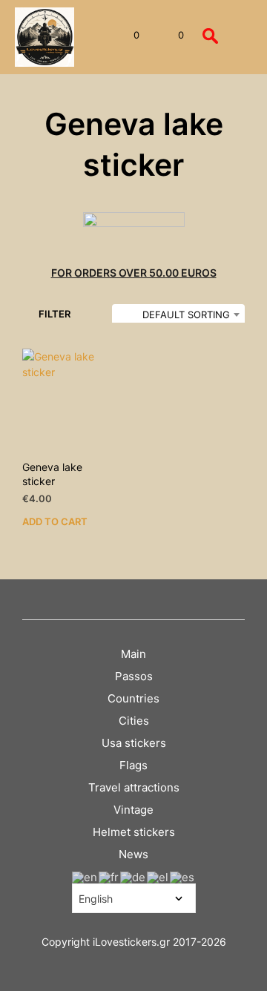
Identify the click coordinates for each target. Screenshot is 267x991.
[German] (133, 876)
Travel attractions (133, 787)
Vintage (133, 810)
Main (133, 654)
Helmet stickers (134, 832)
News (133, 854)
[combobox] (178, 314)
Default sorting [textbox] (186, 314)
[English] (85, 876)
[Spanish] (183, 876)
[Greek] (158, 876)
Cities (134, 721)
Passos (134, 676)
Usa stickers (134, 743)
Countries (133, 698)
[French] (109, 876)
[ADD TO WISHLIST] (122, 462)
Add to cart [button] (55, 521)
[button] (126, 35)
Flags (133, 765)
